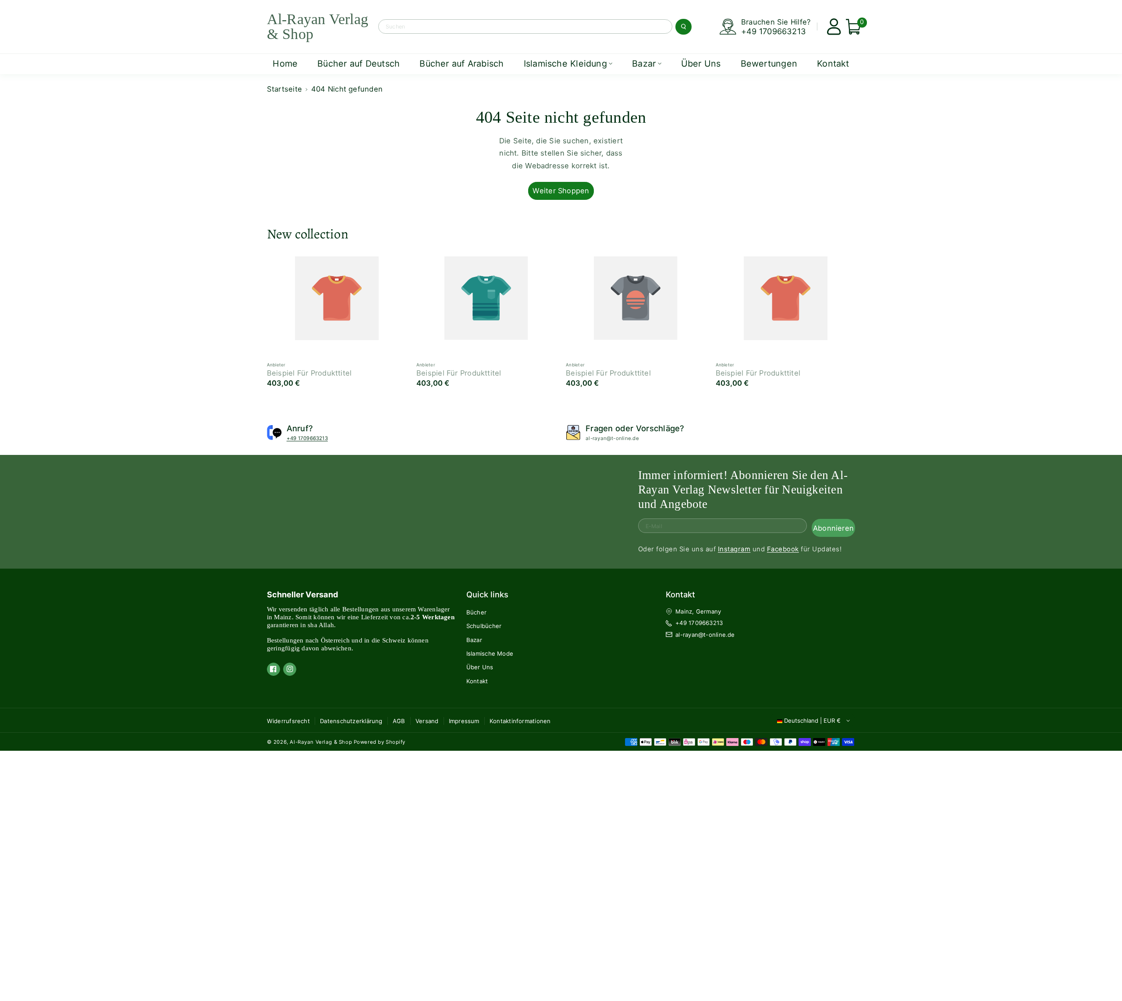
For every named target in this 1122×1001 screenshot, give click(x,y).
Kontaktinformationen (520, 720)
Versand (427, 720)
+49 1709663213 (773, 31)
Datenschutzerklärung (351, 720)
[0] (850, 27)
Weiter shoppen (561, 190)
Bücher (476, 612)
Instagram (734, 550)
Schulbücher (483, 625)
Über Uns (480, 667)
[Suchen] (683, 27)
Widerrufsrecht (288, 720)
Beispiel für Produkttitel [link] (309, 373)
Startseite (284, 89)
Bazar (474, 639)
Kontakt (477, 681)
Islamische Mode (489, 653)
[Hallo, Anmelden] (831, 26)
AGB (399, 720)
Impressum (464, 720)
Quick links (487, 594)
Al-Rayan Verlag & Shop (321, 742)
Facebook (783, 550)
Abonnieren (833, 528)
